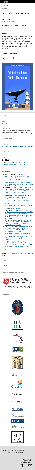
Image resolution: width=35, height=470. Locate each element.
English (4, 263)
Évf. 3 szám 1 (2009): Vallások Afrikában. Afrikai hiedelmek (15, 7)
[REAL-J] (17, 443)
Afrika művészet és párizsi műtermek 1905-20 (17, 181)
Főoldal (3, 5)
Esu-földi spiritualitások (22, 220)
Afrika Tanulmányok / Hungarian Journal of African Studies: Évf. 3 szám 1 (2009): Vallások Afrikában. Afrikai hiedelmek (18, 177)
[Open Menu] (1, 1)
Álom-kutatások (23, 226)
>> (5, 249)
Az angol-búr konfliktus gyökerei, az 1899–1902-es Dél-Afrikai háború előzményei (18, 188)
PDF (5, 115)
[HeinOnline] (17, 423)
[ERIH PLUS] (17, 411)
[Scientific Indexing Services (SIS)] (17, 417)
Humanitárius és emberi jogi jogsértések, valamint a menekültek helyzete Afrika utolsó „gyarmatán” (19, 212)
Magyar (4, 265)
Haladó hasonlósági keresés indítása (19, 253)
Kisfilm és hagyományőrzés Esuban (22, 204)
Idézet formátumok (7, 138)
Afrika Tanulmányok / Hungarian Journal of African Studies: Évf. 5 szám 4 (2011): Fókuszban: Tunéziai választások (19, 184)
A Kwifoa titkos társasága (20, 195)
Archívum (9, 5)
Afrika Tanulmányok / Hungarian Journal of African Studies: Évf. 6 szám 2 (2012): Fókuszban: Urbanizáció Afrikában (19, 191)
